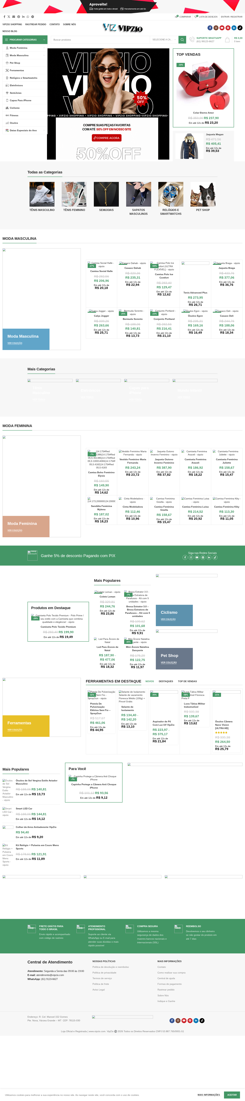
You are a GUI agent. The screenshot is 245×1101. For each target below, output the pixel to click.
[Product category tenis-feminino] (74, 198)
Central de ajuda (166, 978)
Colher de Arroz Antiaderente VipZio (36, 827)
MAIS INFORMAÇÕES (170, 961)
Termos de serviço (102, 978)
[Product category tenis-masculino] (42, 198)
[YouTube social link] (222, 27)
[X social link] (8, 16)
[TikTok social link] (240, 27)
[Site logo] (122, 27)
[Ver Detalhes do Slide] (108, 104)
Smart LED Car (24, 808)
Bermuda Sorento (133, 319)
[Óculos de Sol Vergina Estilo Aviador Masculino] (7, 790)
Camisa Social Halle (101, 271)
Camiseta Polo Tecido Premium (58, 626)
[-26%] (107, 592)
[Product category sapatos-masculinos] (138, 199)
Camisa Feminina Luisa (195, 506)
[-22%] (102, 311)
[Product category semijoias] (106, 198)
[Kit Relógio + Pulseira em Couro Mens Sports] (7, 855)
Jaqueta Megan (215, 134)
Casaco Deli (227, 315)
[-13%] (227, 263)
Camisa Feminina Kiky (226, 506)
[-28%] (195, 311)
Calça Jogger (101, 315)
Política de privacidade (104, 972)
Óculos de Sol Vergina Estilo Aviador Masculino (36, 782)
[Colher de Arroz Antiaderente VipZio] (7, 832)
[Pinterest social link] (18, 16)
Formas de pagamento (170, 984)
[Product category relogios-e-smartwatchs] (170, 199)
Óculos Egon (195, 315)
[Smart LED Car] (7, 813)
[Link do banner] (41, 299)
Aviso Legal (98, 989)
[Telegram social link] (32, 16)
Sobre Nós (163, 995)
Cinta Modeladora (133, 506)
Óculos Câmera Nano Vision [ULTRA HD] (223, 724)
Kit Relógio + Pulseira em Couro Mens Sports (37, 847)
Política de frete (100, 984)
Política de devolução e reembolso (110, 967)
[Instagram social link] (216, 27)
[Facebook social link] (4, 16)
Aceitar (232, 1095)
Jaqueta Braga (226, 268)
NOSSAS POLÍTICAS (103, 961)
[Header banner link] (122, 6)
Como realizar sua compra (172, 972)
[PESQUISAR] (182, 40)
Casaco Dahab (132, 268)
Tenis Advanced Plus (195, 292)
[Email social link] (13, 16)
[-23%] (227, 311)
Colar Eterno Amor (203, 112)
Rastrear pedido (166, 989)
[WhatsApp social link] (28, 16)
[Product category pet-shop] (203, 198)
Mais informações (209, 1095)
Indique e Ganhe (166, 1001)
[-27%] (133, 263)
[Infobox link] (205, 39)
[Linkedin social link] (23, 16)
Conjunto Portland (164, 319)
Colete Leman (107, 596)
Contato (162, 967)
